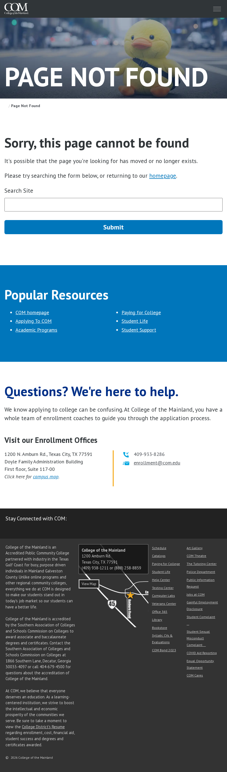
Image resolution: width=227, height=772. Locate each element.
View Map (89, 584)
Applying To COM (34, 321)
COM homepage (32, 312)
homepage (162, 175)
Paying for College (141, 312)
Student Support (139, 330)
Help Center (161, 580)
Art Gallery (195, 548)
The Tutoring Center (201, 564)
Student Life (135, 321)
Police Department (201, 572)
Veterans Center (164, 603)
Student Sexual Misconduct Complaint (198, 638)
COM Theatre (196, 556)
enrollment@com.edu (157, 462)
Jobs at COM (196, 594)
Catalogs (159, 556)
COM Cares (195, 675)
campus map (45, 476)
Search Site (18, 190)
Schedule (159, 548)
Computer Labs (163, 595)
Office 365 (159, 612)
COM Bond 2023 (164, 650)
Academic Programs (36, 330)
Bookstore (159, 628)
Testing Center (163, 588)
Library (157, 620)
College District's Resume (43, 726)
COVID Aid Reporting (202, 653)
